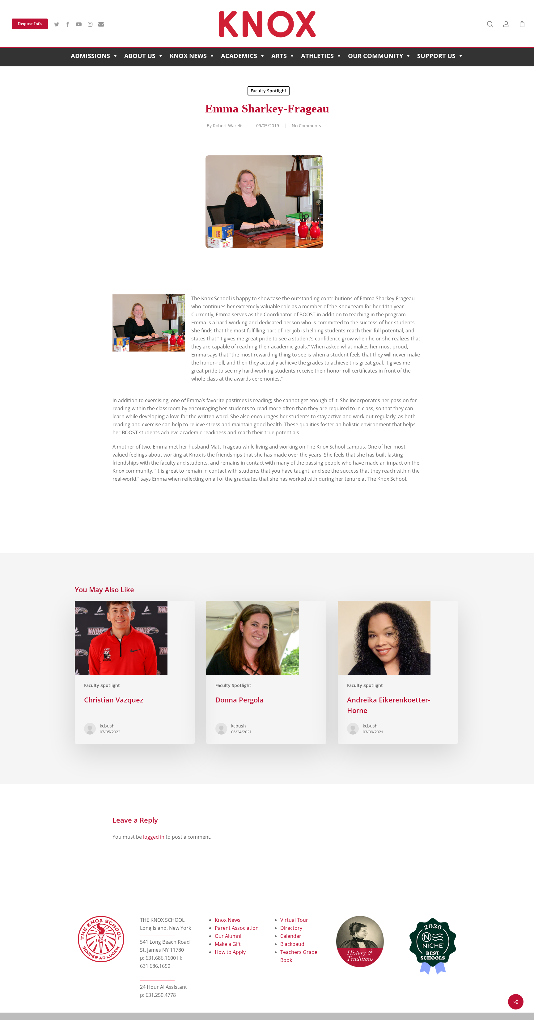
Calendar (290, 936)
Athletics (317, 56)
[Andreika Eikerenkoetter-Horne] (398, 672)
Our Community (375, 56)
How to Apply (230, 952)
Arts (279, 56)
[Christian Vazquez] (135, 672)
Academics (239, 56)
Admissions (90, 56)
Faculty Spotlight (268, 91)
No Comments (306, 126)
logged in (153, 836)
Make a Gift (228, 944)
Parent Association (237, 928)
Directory (291, 928)
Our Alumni (228, 936)
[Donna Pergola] (266, 672)
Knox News (188, 56)
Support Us (436, 56)
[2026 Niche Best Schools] (430, 947)
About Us (139, 56)
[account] (506, 24)
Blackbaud (292, 944)
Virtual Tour (294, 920)
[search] (490, 24)
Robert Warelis (228, 126)
